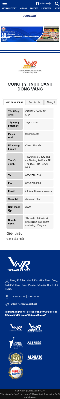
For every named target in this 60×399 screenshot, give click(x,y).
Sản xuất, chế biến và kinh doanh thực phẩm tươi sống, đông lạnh (37, 222)
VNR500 (23, 8)
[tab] (14, 102)
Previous (4, 38)
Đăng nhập (45, 3)
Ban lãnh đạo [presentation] (34, 102)
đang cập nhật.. (33, 199)
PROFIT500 (46, 8)
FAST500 (34, 8)
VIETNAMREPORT (9, 8)
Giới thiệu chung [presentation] (14, 102)
